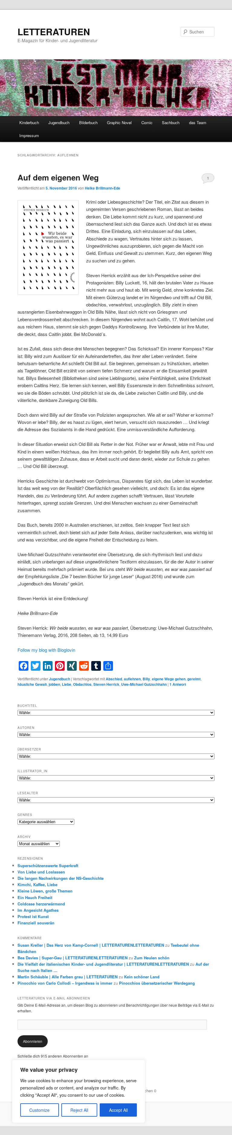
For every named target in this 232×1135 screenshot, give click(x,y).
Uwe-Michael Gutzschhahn (144, 684)
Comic (147, 122)
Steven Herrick (106, 684)
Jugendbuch (58, 122)
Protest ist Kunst (33, 916)
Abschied (114, 679)
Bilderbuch (88, 122)
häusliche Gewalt (32, 684)
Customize (39, 1110)
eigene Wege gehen (168, 679)
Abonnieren (32, 1041)
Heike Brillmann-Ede (102, 188)
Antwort (177, 684)
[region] (78, 1091)
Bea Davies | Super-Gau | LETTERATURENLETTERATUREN (72, 958)
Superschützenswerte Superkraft (48, 865)
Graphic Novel (119, 122)
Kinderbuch (29, 122)
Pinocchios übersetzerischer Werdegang (157, 983)
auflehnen (132, 679)
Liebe (66, 684)
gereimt (194, 679)
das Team (197, 122)
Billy (146, 679)
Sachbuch (170, 122)
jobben (54, 684)
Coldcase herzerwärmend (41, 904)
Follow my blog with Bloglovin (46, 650)
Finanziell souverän (36, 923)
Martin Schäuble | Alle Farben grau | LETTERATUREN (68, 977)
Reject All (79, 1110)
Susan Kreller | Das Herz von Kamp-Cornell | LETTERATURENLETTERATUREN (91, 945)
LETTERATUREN (54, 31)
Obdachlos (82, 684)
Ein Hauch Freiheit (35, 897)
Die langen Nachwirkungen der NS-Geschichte (61, 878)
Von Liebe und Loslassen (41, 872)
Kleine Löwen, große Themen (45, 891)
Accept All (118, 1110)
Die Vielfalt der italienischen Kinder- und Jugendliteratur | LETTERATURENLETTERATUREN (103, 964)
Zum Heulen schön (151, 958)
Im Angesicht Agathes (38, 910)
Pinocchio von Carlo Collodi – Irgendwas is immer (65, 983)
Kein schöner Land (142, 977)
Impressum (29, 135)
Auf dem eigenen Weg (58, 177)
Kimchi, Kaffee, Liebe (37, 884)
